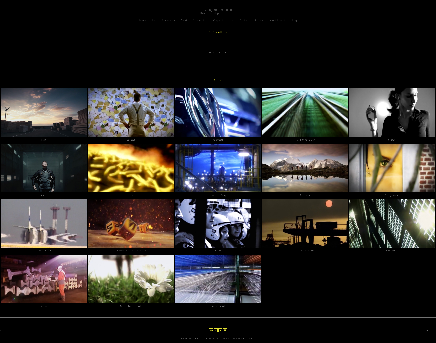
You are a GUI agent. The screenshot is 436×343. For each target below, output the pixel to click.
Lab (232, 20)
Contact (244, 20)
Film (154, 20)
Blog (294, 20)
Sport (184, 20)
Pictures (259, 20)
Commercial (168, 20)
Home (142, 20)
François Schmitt (192, 339)
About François (277, 20)
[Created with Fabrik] (1, 331)
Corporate (218, 20)
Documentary (200, 20)
